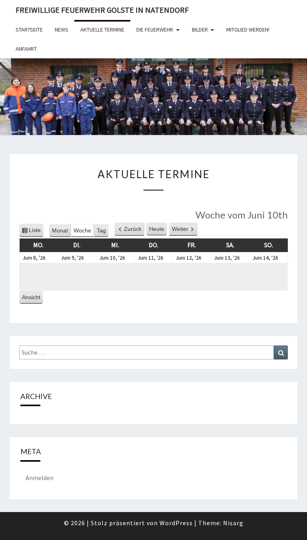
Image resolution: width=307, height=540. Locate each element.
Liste (35, 232)
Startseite (29, 29)
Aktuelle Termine (102, 29)
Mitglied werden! (247, 29)
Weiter (180, 229)
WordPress (176, 523)
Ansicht (32, 299)
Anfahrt (26, 48)
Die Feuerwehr (154, 29)
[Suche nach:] (153, 352)
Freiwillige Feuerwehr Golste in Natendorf (102, 10)
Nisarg (233, 523)
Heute (156, 229)
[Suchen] (281, 352)
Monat (60, 230)
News (61, 29)
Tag (101, 230)
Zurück (133, 229)
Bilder (200, 29)
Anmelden (40, 478)
